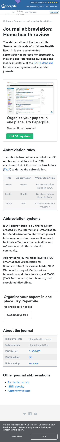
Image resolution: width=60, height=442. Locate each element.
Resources (19, 21)
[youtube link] (35, 414)
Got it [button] (44, 436)
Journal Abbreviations (40, 21)
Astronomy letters (19, 390)
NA (30, 357)
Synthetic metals (18, 382)
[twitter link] (24, 414)
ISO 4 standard (43, 63)
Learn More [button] (16, 436)
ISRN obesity (16, 386)
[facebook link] (30, 414)
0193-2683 (34, 351)
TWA (7, 169)
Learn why (54, 12)
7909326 (33, 363)
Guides (7, 21)
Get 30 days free (19, 136)
